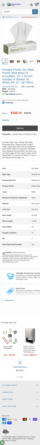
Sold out (20, 128)
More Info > (20, 370)
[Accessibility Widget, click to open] (2, 443)
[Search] (35, 11)
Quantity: (5, 120)
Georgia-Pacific (10, 87)
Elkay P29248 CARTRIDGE (7, 347)
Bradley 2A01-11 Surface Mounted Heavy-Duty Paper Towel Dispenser (29, 349)
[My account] (31, 4)
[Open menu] (3, 5)
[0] (36, 4)
